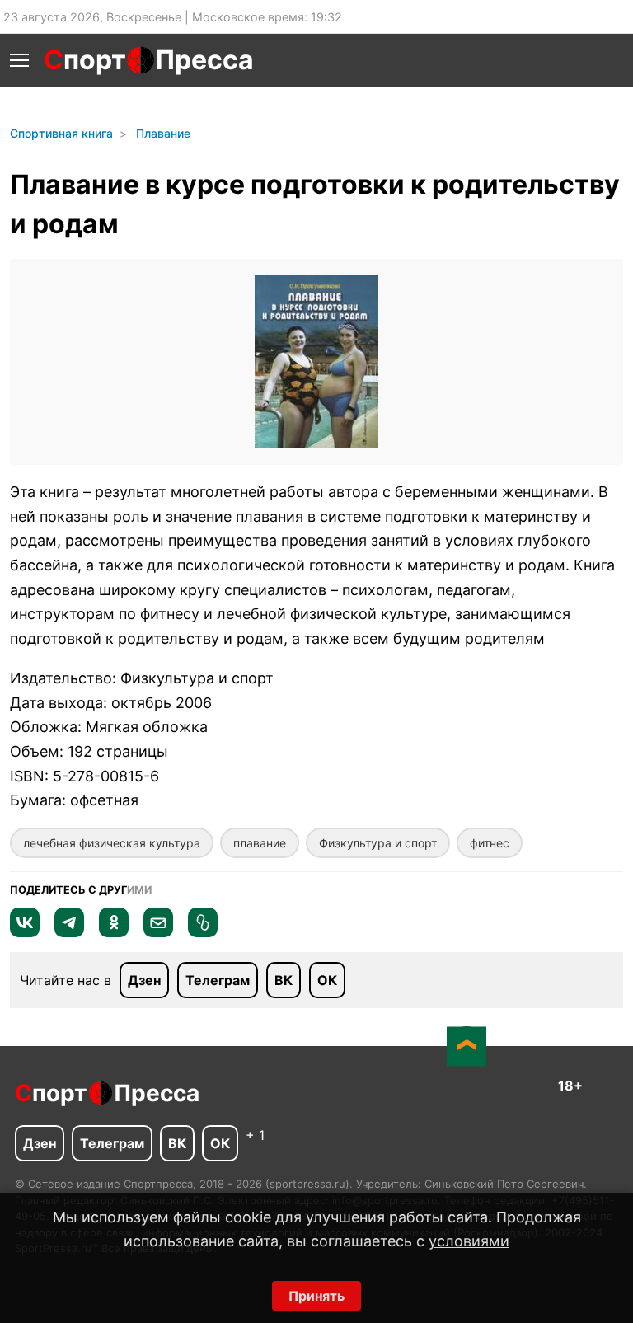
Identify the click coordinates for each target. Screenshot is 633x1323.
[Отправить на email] (158, 932)
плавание (259, 843)
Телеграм (217, 980)
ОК (327, 980)
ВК (283, 980)
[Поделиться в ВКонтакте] (25, 932)
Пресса (204, 60)
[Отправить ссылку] (203, 932)
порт (85, 60)
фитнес (489, 843)
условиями (469, 1241)
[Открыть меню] (19, 60)
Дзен (144, 980)
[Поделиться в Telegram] (69, 932)
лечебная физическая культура (111, 843)
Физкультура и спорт (378, 843)
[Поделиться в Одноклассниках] (114, 932)
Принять (316, 1296)
